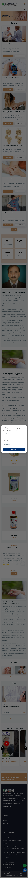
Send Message (14, 449)
